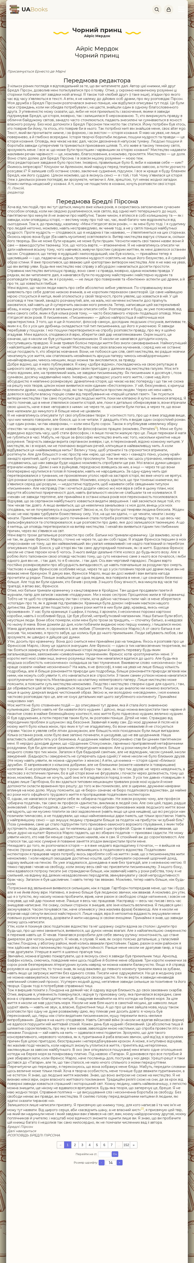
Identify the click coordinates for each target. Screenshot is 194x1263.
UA (35, 9)
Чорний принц (97, 30)
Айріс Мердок (97, 36)
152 (126, 1145)
